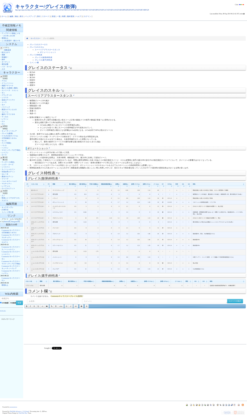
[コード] (42, 306)
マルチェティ (7, 184)
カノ (3, 195)
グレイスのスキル (37, 47)
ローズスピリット (8, 188)
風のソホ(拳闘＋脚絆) (10, 88)
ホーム (4, 16)
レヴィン (5, 119)
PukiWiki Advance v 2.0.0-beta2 (19, 411)
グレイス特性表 (36, 55)
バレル (4, 145)
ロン (3, 124)
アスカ (4, 81)
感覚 (3, 55)
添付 (39, 16)
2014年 (12, 36)
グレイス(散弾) (7, 133)
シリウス (5, 97)
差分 (21, 16)
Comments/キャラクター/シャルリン (11, 253)
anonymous (13, 407)
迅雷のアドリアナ (8, 100)
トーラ (4, 102)
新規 (54, 16)
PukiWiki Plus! (23, 413)
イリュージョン (7, 83)
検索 (64, 16)
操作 (3, 59)
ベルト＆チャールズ (9, 181)
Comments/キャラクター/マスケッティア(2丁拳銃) (11, 262)
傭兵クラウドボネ (8, 114)
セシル (4, 141)
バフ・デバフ (7, 67)
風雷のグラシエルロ (9, 109)
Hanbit (6, 221)
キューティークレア (9, 131)
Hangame (14, 221)
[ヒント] (81, 306)
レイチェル (6, 186)
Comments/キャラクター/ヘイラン (11, 272)
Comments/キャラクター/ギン (11, 257)
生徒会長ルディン (8, 172)
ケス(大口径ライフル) (10, 136)
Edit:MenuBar (3, 311)
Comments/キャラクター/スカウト (11, 241)
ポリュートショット (48, 52)
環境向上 (5, 38)
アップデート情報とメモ (11, 33)
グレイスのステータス (39, 45)
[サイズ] (56, 306)
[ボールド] (27, 306)
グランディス (7, 95)
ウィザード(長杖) (8, 162)
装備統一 (5, 57)
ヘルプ (78, 16)
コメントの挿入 (235, 301)
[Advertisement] (71, 29)
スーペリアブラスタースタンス (47, 50)
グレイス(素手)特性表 (43, 60)
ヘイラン (5, 148)
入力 (3, 69)
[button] (51, 306)
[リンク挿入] (52, 306)
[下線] (38, 306)
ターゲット (6, 62)
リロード (45, 16)
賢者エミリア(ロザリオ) (10, 198)
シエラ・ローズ (7, 164)
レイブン (5, 153)
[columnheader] (27, 185)
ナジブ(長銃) (6, 143)
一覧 (59, 16)
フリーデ (5, 179)
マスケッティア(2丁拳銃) (11, 150)
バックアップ (30, 16)
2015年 (6, 36)
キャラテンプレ (7, 207)
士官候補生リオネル (9, 138)
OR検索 (13, 303)
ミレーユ (5, 112)
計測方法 (5, 210)
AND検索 (5, 303)
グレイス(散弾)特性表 (43, 57)
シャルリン (6, 167)
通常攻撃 (5, 64)
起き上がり (6, 52)
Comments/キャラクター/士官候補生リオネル (11, 231)
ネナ (3, 105)
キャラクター (35, 38)
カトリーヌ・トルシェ (10, 90)
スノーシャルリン (8, 169)
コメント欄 (34, 63)
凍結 (16, 16)
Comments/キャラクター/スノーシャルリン (11, 248)
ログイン (87, 16)
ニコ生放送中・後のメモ (11, 41)
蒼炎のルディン (7, 176)
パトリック (6, 107)
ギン (3, 93)
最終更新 (70, 16)
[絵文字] (66, 306)
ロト (3, 121)
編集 (11, 16)
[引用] (47, 306)
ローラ (4, 155)
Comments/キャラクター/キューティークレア (11, 267)
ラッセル (5, 117)
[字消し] (34, 306)
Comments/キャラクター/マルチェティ (11, 236)
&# (76, 306)
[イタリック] (30, 306)
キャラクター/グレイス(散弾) (45, 6)
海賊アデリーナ (7, 86)
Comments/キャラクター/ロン (11, 279)
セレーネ (5, 174)
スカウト (5, 200)
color (60, 306)
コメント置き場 (7, 212)
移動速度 (7, 50)
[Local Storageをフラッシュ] (87, 306)
